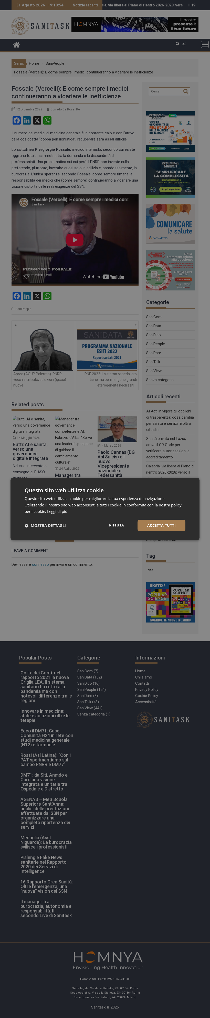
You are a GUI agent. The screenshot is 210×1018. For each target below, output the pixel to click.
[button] (45, 525)
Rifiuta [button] (116, 525)
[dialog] (105, 509)
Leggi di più (57, 511)
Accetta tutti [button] (161, 525)
